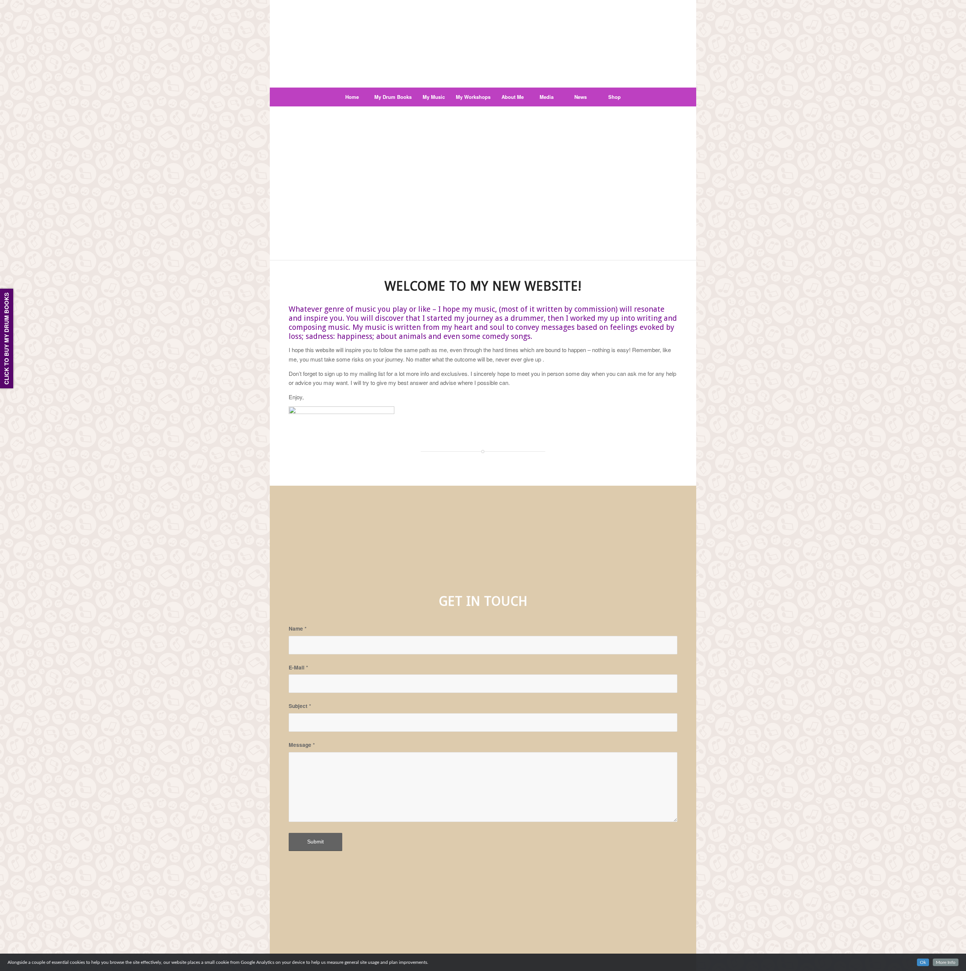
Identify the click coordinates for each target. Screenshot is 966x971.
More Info (945, 962)
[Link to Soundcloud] (671, 5)
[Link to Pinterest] (637, 5)
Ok (923, 962)
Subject (300, 705)
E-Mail (298, 667)
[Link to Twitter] (614, 5)
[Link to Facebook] (626, 5)
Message (302, 744)
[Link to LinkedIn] (660, 5)
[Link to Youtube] (648, 5)
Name (297, 628)
